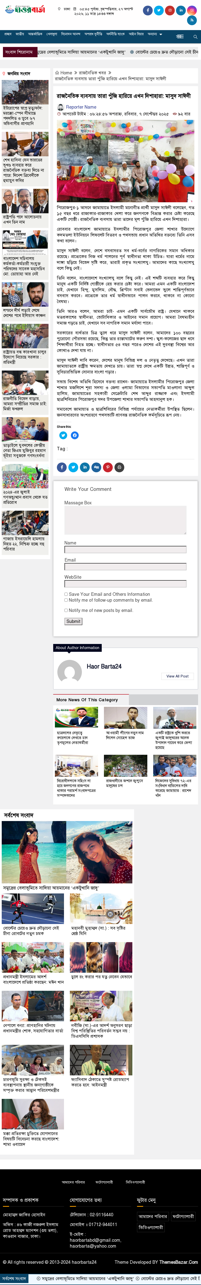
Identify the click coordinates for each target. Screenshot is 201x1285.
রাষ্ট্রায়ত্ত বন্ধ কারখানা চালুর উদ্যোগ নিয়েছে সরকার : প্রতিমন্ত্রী (24, 357)
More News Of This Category (87, 699)
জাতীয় (20, 34)
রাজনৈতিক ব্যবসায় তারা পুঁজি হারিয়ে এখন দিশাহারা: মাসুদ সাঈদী (110, 78)
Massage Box (78, 503)
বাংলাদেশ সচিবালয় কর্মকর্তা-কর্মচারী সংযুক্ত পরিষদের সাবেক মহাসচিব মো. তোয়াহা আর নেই (24, 266)
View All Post (177, 676)
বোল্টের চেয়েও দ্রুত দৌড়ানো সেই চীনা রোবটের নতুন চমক (31, 930)
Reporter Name (80, 107)
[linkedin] (181, 10)
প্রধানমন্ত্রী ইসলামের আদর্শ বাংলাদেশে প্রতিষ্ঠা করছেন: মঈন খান (33, 979)
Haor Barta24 (104, 666)
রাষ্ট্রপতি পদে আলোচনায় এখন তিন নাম (22, 219)
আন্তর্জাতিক (35, 34)
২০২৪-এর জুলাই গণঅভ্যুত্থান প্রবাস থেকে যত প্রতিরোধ (25, 497)
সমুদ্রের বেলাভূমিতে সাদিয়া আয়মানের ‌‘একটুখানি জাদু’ (51, 888)
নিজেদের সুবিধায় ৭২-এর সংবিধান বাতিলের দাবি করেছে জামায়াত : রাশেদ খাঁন (173, 788)
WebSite (72, 577)
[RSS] (192, 20)
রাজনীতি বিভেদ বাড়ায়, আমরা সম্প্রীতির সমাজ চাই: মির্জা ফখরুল (25, 404)
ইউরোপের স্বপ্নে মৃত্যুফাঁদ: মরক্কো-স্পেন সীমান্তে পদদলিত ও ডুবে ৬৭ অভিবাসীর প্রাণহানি (22, 116)
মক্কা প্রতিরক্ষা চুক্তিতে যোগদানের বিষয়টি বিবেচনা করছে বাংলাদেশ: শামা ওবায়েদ (31, 1139)
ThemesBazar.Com (178, 1262)
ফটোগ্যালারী (104, 1182)
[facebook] (148, 10)
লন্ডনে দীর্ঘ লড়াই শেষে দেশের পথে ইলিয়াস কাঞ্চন (24, 313)
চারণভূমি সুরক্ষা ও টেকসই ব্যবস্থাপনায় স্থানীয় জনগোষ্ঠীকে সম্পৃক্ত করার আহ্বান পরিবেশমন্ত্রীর (31, 1085)
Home (66, 73)
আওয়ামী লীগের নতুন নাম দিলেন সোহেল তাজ (125, 735)
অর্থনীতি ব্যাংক (115, 34)
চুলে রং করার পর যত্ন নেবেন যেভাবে (101, 977)
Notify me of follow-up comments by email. (111, 600)
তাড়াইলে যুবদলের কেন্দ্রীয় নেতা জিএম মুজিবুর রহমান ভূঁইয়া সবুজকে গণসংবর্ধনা (24, 450)
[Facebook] (62, 467)
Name (70, 543)
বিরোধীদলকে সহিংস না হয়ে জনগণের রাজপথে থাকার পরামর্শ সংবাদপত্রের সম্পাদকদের (76, 788)
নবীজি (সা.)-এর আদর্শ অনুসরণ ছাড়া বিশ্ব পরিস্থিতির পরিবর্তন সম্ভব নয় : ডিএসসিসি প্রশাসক (101, 1031)
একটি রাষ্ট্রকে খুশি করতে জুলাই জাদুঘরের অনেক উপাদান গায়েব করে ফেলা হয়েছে (173, 740)
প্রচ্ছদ (8, 34)
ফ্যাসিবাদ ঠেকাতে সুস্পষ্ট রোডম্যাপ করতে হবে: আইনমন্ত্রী (100, 1082)
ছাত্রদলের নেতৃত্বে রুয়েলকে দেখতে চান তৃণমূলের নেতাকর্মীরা (72, 738)
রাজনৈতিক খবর (92, 73)
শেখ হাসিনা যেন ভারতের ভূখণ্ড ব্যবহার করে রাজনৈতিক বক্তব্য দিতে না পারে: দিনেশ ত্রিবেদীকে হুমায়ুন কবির (23, 170)
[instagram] (170, 10)
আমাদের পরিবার (73, 1182)
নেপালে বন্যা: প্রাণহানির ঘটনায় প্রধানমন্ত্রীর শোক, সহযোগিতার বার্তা (33, 1028)
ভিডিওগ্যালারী (135, 1182)
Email (70, 560)
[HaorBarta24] (25, 8)
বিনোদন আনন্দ (70, 34)
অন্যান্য (152, 34)
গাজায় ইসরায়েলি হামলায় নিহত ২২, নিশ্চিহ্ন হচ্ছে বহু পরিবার (24, 544)
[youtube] (192, 10)
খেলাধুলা (52, 34)
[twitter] (159, 10)
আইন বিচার (136, 34)
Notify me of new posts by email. (101, 610)
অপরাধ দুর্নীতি (93, 34)
